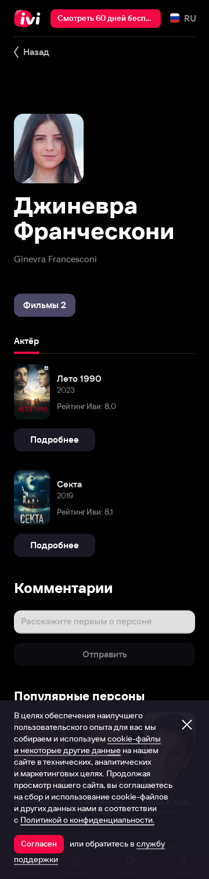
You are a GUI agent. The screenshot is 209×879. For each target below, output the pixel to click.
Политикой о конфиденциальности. (87, 819)
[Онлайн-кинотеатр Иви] (30, 18)
